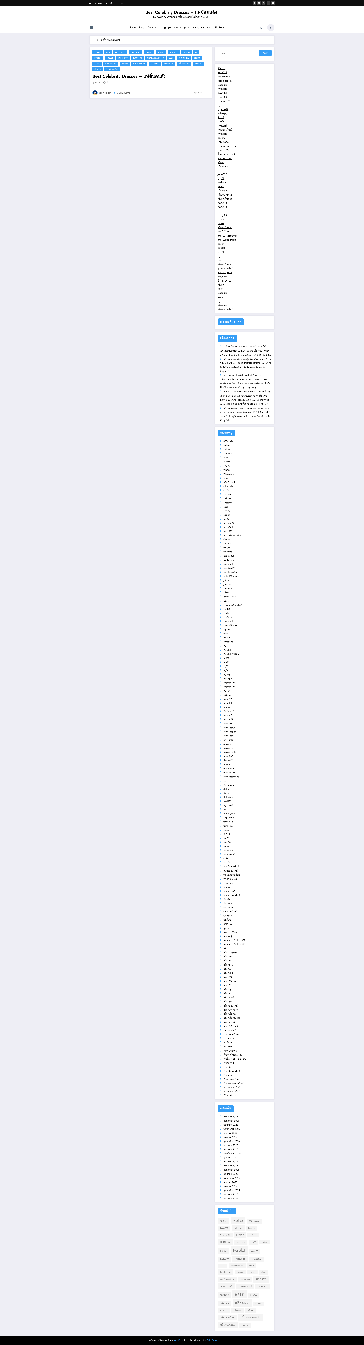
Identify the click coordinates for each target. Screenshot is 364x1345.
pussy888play (229, 731)
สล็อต (221, 162)
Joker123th (241, 1242)
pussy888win (229, 735)
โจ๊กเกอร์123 (224, 281)
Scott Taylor (105, 92)
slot (219, 260)
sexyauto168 (229, 772)
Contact (152, 27)
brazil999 (227, 531)
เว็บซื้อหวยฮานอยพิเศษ (234, 1058)
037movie (228, 441)
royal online (229, 739)
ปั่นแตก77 (228, 907)
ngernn (186, 52)
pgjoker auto (229, 682)
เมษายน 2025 (230, 1182)
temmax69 (228, 825)
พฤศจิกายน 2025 (232, 1153)
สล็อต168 (223, 166)
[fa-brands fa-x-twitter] (259, 3)
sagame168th (225, 81)
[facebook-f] (254, 3)
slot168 (226, 789)
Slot (171, 58)
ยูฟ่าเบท (227, 928)
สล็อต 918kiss (230, 952)
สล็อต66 (222, 190)
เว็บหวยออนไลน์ (231, 1079)
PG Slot (97, 58)
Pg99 (225, 666)
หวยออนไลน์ (225, 158)
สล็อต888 (223, 203)
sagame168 (228, 748)
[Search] (261, 28)
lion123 (226, 609)
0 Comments (123, 92)
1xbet (225, 457)
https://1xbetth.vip (227, 235)
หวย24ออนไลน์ (231, 1034)
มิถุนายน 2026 (230, 1124)
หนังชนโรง (224, 76)
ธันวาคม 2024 (230, 1198)
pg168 (221, 178)
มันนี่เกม (227, 919)
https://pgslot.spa (227, 240)
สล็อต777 (227, 969)
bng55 (226, 519)
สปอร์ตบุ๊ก (228, 936)
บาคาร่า (125, 63)
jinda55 (222, 182)
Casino (149, 52)
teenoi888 (228, 821)
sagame (227, 744)
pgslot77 (222, 138)
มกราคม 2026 (230, 1145)
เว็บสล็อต (227, 1075)
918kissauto (228, 474)
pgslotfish (227, 703)
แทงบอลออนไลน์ (231, 1087)
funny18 (251, 1228)
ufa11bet (252, 1272)
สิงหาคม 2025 (230, 1165)
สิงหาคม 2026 (230, 1116)
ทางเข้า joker (225, 272)
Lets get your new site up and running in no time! (185, 27)
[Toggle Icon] (92, 28)
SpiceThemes (212, 1340)
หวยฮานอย (228, 1038)
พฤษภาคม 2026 (231, 1129)
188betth (227, 453)
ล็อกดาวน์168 (230, 932)
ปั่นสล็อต (227, 899)
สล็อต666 (228, 964)
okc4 (225, 633)
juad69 (226, 600)
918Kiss (97, 52)
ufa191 (226, 838)
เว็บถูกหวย (228, 1063)
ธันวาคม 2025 (230, 1149)
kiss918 (221, 252)
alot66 (226, 490)
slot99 (221, 186)
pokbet (226, 707)
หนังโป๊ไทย (224, 231)
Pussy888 (137, 58)
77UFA (226, 465)
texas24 (227, 830)
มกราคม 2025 (230, 1194)
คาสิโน (97, 63)
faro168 (227, 543)
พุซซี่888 (227, 915)
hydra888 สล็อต (231, 576)
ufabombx (228, 850)
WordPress (178, 1340)
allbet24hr (228, 486)
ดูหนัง (221, 121)
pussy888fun (229, 727)
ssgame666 (228, 805)
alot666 (227, 494)
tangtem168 (228, 817)
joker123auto (229, 596)
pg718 (226, 662)
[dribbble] (263, 3)
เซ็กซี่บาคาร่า (230, 1050)
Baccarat (135, 52)
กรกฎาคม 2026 (231, 1120)
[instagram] (268, 3)
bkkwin (226, 514)
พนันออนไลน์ (168, 63)
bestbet (226, 506)
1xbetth (226, 461)
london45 (228, 621)
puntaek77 (228, 719)
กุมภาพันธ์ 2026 (231, 1141)
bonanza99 (228, 523)
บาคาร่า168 (224, 101)
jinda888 (227, 588)
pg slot (221, 248)
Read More (198, 92)
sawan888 (228, 756)
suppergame (229, 813)
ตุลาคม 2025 (230, 1157)
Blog (141, 27)
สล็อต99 (227, 985)
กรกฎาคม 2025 (231, 1169)
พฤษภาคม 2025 (231, 1178)
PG (196, 52)
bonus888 (228, 527)
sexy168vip (228, 768)
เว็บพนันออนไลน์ (112, 69)
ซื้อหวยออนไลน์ (226, 154)
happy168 (228, 564)
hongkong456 (230, 572)
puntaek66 (228, 715)
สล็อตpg (227, 989)
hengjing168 (229, 568)
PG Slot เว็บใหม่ (231, 654)
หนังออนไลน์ (225, 130)
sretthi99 (227, 801)
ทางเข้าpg (228, 883)
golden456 (228, 559)
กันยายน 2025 (230, 1161)
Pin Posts (219, 27)
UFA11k (226, 833)
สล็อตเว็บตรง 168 (232, 1018)
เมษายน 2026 (230, 1133)
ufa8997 (227, 842)
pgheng (227, 674)
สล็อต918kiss (229, 981)
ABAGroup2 (120, 52)
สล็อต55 (253, 1295)
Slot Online (184, 58)
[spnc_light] (270, 27)
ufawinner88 (229, 854)
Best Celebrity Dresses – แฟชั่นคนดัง (181, 12)
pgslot (221, 105)
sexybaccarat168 (155, 58)
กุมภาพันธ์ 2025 (231, 1190)
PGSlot (110, 58)
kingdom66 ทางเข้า (232, 605)
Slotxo (197, 58)
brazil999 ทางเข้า (232, 535)
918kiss (221, 68)
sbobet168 (228, 760)
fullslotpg (222, 113)
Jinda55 (227, 584)
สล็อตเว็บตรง (225, 195)
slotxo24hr (228, 797)
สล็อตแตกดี (229, 1022)
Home (132, 27)
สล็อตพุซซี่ (228, 997)
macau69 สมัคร (231, 625)
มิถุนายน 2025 (230, 1174)
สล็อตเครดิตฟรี (230, 1009)
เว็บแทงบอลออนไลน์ (233, 1083)
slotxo (221, 223)
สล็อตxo (222, 305)
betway (226, 510)
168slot (226, 445)
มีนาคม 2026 (230, 1137)
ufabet (226, 846)
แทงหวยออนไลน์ (231, 1091)
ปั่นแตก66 (155, 63)
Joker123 (174, 52)
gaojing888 (228, 555)
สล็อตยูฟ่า (228, 1001)
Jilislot (161, 52)
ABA (108, 52)
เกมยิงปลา (198, 63)
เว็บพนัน (97, 69)
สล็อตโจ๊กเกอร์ (230, 1026)
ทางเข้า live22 (230, 879)
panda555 (228, 641)
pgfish (226, 670)
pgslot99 (227, 699)
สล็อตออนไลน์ (184, 63)
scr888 (226, 764)
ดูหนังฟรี (222, 89)
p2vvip (226, 637)
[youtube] (273, 3)
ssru (225, 809)
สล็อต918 (228, 977)
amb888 (227, 498)
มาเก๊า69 (227, 924)
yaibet (226, 858)
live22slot (227, 617)
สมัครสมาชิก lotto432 (234, 940)
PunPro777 (123, 58)
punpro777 (223, 150)
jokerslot (222, 297)
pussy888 (223, 93)
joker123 (222, 72)
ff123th (226, 547)
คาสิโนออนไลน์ (110, 63)
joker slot (222, 276)
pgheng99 (223, 109)
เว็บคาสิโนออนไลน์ (232, 1054)
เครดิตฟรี (228, 1046)
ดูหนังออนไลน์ (225, 268)
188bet (226, 449)
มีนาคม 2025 (230, 1186)
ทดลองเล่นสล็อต (231, 874)
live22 (221, 117)
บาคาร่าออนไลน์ (139, 63)
